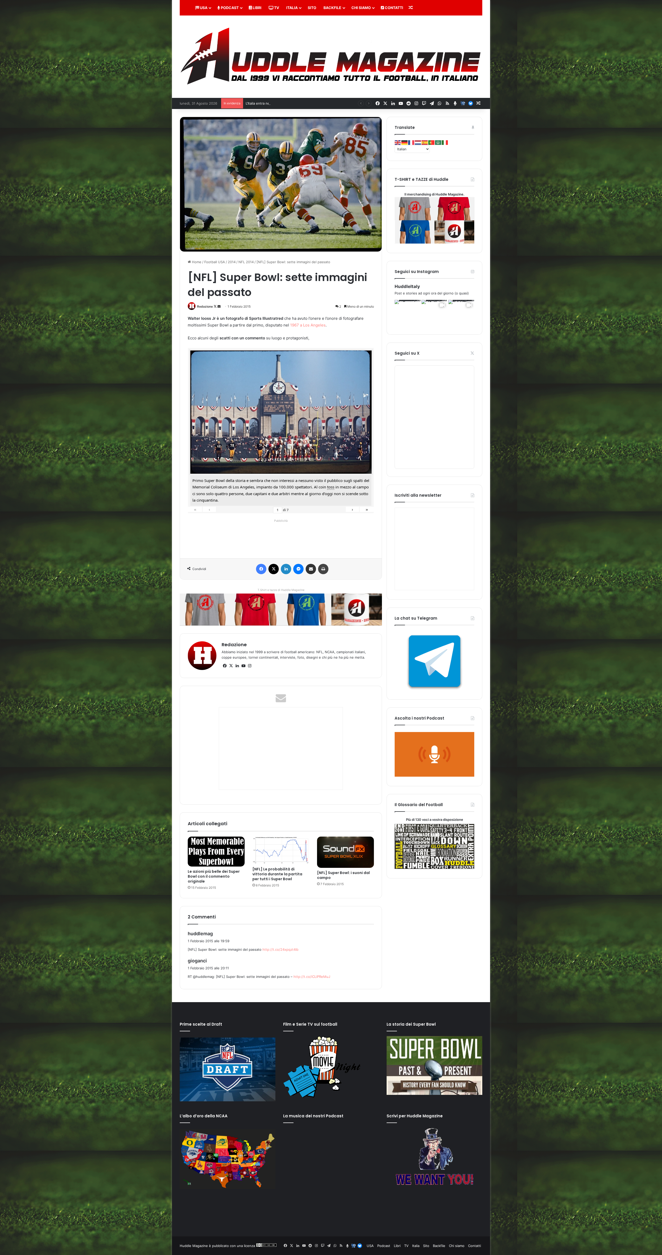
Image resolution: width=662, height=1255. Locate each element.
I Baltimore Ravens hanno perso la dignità (279, 103)
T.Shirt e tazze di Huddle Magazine (281, 590)
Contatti (393, 7)
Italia (292, 7)
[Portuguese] (431, 142)
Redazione (205, 306)
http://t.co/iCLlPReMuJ (312, 977)
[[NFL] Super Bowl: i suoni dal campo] (345, 852)
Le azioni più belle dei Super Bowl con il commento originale (214, 876)
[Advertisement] (282, 535)
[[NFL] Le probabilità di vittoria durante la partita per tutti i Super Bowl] (280, 850)
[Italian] (445, 142)
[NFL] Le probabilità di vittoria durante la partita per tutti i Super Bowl (277, 874)
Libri (256, 7)
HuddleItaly (407, 286)
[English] (398, 142)
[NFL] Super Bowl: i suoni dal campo (343, 875)
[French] (411, 142)
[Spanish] (425, 142)
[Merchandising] (281, 609)
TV (276, 7)
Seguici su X (407, 353)
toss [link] (330, 486)
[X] (231, 666)
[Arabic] (438, 142)
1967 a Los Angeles (308, 325)
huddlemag (200, 933)
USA (203, 7)
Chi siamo (361, 7)
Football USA (214, 262)
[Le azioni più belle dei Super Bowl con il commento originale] (216, 852)
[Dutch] (418, 142)
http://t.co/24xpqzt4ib (280, 949)
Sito (312, 7)
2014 (232, 262)
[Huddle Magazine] (331, 57)
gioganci (197, 960)
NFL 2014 (246, 262)
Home (196, 262)
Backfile (332, 7)
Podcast (229, 7)
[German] (404, 142)
